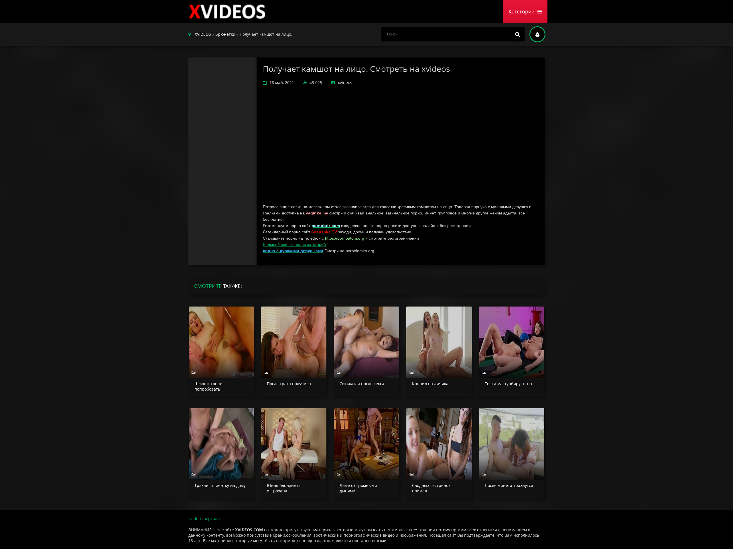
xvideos (228, 11)
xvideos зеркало (204, 518)
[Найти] (517, 34)
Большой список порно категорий (294, 244)
